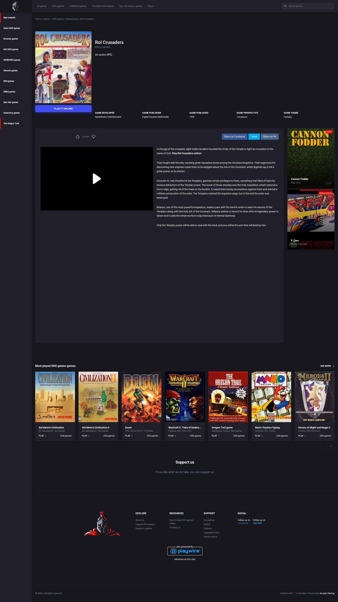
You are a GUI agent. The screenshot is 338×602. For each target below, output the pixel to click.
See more (325, 366)
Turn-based (59, 431)
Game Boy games (12, 113)
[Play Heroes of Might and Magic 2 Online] (314, 397)
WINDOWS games (12, 60)
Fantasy (288, 117)
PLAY (41, 436)
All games (42, 6)
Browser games (11, 39)
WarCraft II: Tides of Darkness (185, 427)
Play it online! (63, 108)
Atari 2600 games (12, 28)
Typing (272, 431)
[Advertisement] (250, 5)
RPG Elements (313, 431)
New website (9, 17)
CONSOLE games (78, 6)
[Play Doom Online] (141, 397)
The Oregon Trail (11, 123)
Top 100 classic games (130, 6)
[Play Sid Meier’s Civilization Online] (55, 397)
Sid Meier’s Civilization (51, 427)
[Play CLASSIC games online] (16, 6)
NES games (9, 81)
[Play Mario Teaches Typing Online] (271, 397)
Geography (217, 431)
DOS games (58, 6)
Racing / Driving (326, 193)
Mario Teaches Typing (267, 427)
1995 (191, 117)
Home (38, 19)
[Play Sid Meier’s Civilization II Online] (98, 397)
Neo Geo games (11, 102)
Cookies (208, 528)
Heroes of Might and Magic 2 (314, 427)
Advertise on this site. (185, 559)
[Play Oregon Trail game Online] (228, 397)
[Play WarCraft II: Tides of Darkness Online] (185, 397)
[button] (323, 446)
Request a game (144, 528)
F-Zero (295, 240)
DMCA (207, 524)
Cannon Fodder (299, 179)
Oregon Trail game (222, 427)
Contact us (175, 527)
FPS (127, 431)
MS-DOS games (11, 49)
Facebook (243, 523)
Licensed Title (261, 431)
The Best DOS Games (103, 6)
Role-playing (72, 19)
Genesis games (11, 70)
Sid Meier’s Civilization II (95, 427)
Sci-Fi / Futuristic (299, 244)
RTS (189, 431)
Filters (151, 6)
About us (140, 520)
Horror (133, 431)
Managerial (47, 431)
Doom (128, 427)
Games (46, 19)
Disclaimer (209, 520)
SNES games (9, 91)
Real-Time (295, 182)
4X (40, 431)
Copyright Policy (212, 532)
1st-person (242, 117)
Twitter (257, 523)
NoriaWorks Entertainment (108, 117)
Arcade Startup (327, 593)
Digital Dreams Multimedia (155, 117)
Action (329, 132)
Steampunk (197, 431)
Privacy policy (210, 536)
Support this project (145, 524)
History (226, 431)
